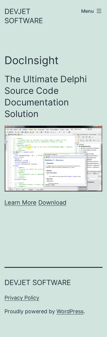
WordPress (70, 311)
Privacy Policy (21, 298)
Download (52, 202)
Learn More (20, 202)
